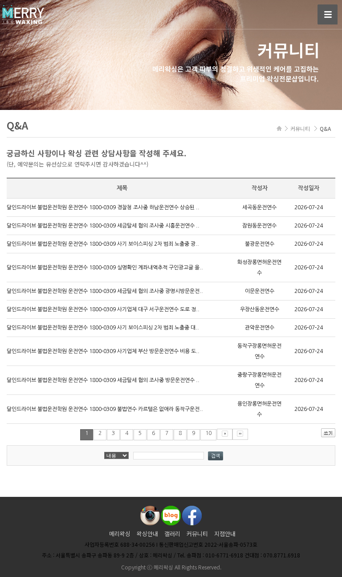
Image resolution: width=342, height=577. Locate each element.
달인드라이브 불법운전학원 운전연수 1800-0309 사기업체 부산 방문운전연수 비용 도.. (103, 351)
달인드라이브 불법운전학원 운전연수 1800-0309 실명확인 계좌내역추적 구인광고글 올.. (105, 267)
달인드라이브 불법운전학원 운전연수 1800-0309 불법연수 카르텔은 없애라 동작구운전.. (105, 409)
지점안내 (225, 533)
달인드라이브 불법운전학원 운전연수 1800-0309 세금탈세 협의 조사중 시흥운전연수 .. (103, 225)
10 (208, 433)
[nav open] (328, 14)
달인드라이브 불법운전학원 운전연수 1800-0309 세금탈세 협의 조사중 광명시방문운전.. (105, 291)
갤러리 (172, 533)
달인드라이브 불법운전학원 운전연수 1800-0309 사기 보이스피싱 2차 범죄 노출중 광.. (103, 244)
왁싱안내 (147, 533)
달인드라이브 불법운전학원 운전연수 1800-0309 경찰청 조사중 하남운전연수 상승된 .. (103, 207)
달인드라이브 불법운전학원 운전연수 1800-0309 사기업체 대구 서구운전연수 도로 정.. (103, 309)
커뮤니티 (197, 533)
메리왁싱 (119, 533)
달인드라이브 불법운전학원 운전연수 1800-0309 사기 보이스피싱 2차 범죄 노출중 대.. (103, 327)
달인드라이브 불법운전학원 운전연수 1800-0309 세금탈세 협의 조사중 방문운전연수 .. (103, 380)
